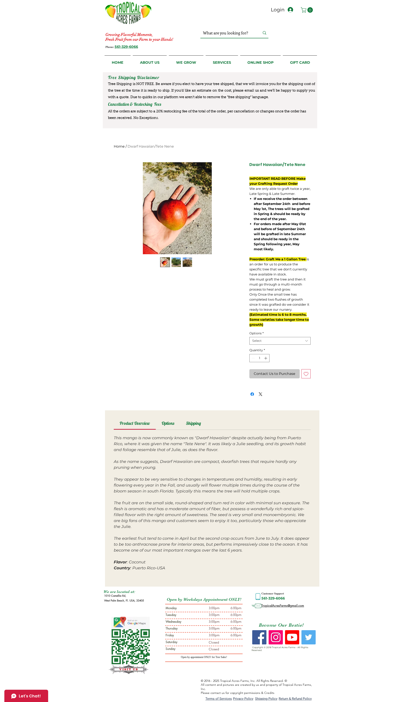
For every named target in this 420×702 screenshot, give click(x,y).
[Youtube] (292, 637)
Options (256, 333)
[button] (307, 10)
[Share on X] (260, 394)
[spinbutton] (259, 358)
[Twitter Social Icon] (308, 637)
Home (119, 146)
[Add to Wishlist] (306, 373)
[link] (135, 423)
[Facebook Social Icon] (259, 637)
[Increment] (266, 358)
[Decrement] (253, 358)
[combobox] (280, 341)
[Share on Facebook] (252, 394)
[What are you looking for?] (264, 33)
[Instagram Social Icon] (276, 637)
